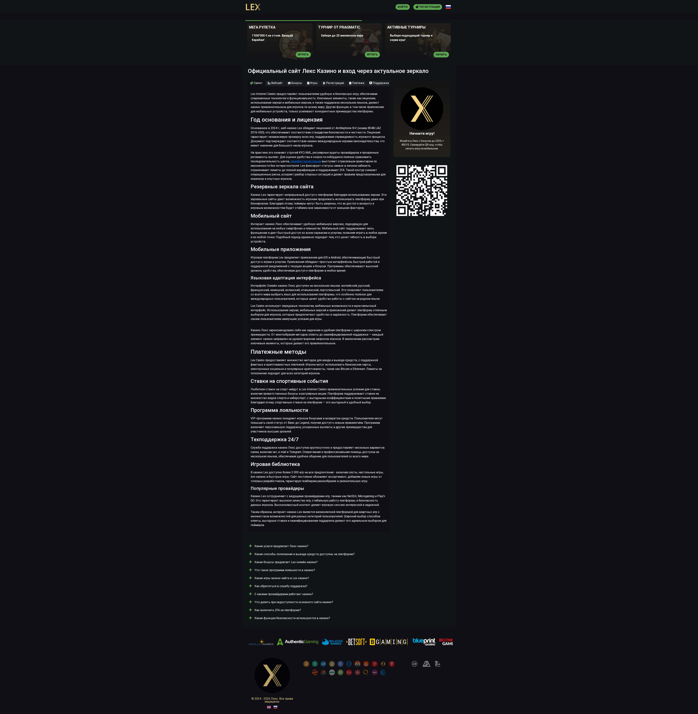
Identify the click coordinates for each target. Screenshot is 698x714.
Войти (403, 7)
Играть (303, 54)
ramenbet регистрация (305, 161)
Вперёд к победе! (422, 129)
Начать (441, 54)
